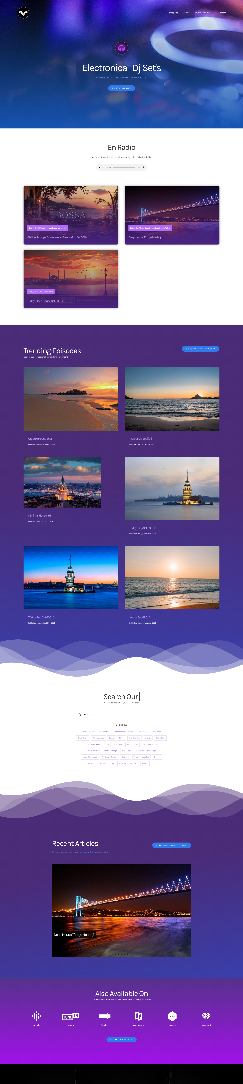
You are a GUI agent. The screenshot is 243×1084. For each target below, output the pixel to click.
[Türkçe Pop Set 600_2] (172, 458)
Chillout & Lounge (110, 751)
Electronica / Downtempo (146, 751)
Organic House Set (141, 757)
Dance (111, 738)
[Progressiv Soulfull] (172, 369)
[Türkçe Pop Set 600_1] (71, 548)
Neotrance (157, 732)
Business (125, 757)
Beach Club (160, 738)
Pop (107, 744)
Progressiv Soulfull (140, 438)
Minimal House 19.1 (39, 515)
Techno (154, 763)
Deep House (82, 738)
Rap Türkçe (126, 751)
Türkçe (121, 738)
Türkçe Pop (118, 744)
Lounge (148, 738)
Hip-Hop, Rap (134, 738)
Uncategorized (98, 738)
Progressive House (150, 744)
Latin (144, 763)
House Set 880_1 (139, 617)
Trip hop (102, 763)
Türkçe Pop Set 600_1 (41, 617)
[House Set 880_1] (172, 548)
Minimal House (88, 732)
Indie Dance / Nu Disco (128, 763)
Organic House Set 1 (40, 438)
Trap (112, 763)
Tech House (143, 732)
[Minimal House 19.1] (62, 458)
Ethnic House (132, 744)
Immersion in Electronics (124, 732)
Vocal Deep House (90, 757)
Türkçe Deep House (93, 744)
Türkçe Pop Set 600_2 (142, 528)
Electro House (92, 751)
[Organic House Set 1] (71, 369)
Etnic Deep (90, 763)
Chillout (157, 757)
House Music (104, 732)
